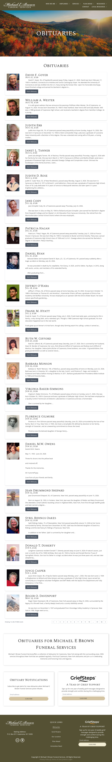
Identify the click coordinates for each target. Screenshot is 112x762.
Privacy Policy (45, 759)
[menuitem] (51, 3)
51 (97, 622)
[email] (17, 740)
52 (101, 622)
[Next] (105, 622)
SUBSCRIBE (28, 699)
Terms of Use (56, 759)
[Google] (22, 740)
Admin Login (67, 759)
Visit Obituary (32, 91)
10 (89, 622)
